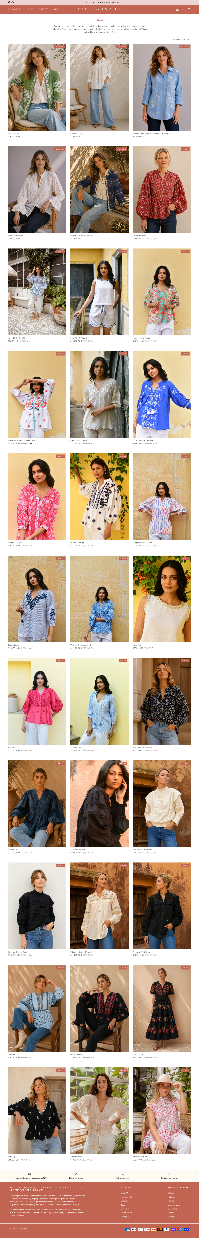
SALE (55, 9)
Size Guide (172, 1209)
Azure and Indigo (21, 1229)
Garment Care (174, 1205)
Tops (123, 1205)
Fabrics (171, 1201)
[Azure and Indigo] (99, 9)
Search (171, 1212)
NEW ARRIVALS (15, 9)
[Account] (177, 9)
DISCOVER (43, 9)
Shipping (171, 1193)
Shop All (124, 1193)
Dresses (124, 1201)
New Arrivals (126, 1197)
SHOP (30, 9)
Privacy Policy (126, 1212)
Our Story (125, 1209)
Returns (171, 1197)
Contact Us (125, 1217)
